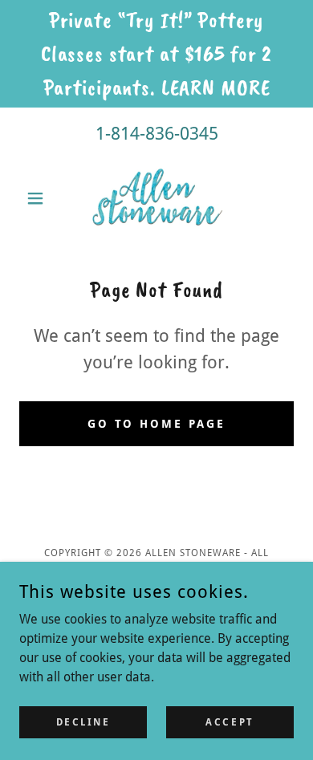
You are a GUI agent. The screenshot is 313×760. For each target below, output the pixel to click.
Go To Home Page (156, 423)
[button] (39, 198)
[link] (157, 198)
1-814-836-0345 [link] (157, 134)
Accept (229, 721)
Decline (83, 721)
